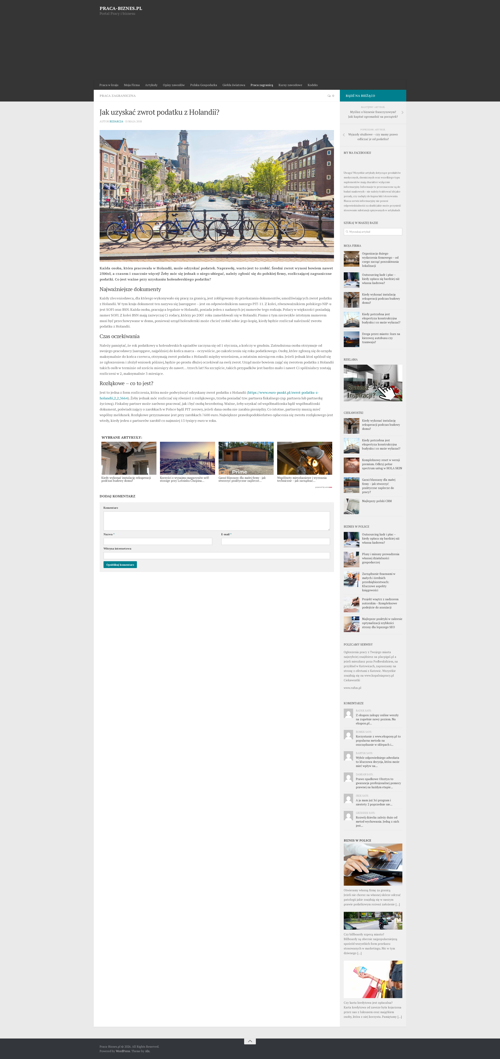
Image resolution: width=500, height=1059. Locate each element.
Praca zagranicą (262, 85)
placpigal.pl (386, 657)
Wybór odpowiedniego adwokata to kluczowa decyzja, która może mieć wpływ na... (377, 762)
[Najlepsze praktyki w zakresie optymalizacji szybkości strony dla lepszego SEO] (351, 624)
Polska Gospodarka (203, 85)
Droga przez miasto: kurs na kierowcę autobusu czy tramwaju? (381, 338)
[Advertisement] (250, 51)
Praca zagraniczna (118, 96)
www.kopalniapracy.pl (379, 675)
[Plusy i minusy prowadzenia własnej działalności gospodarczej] (351, 559)
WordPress (123, 1051)
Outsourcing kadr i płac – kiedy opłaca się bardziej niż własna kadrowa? (380, 279)
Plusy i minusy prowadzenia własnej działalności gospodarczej (380, 558)
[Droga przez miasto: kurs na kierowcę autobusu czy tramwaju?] (351, 339)
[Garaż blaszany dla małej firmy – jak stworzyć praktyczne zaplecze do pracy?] (351, 485)
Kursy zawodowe (290, 85)
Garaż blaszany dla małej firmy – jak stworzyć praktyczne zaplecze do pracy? (378, 486)
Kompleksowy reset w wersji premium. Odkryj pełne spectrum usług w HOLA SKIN (382, 464)
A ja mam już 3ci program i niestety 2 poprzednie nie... (374, 802)
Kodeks (313, 85)
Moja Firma (132, 85)
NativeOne (217, 487)
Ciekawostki (352, 680)
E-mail (226, 534)
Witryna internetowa (117, 548)
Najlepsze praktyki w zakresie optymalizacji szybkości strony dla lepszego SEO (382, 623)
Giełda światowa (233, 85)
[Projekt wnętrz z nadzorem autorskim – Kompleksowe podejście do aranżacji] (351, 604)
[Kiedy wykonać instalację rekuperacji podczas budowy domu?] (351, 300)
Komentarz (111, 507)
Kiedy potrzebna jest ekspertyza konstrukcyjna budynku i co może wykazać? (381, 318)
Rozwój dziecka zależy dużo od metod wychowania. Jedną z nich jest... (377, 821)
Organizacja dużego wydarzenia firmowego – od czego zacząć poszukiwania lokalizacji (380, 259)
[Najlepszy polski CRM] (351, 506)
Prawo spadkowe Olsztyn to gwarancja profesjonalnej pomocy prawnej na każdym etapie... (378, 783)
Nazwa (109, 534)
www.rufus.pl (352, 688)
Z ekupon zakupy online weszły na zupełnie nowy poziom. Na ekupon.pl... (377, 719)
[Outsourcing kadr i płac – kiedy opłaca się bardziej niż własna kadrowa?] (351, 280)
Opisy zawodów (174, 85)
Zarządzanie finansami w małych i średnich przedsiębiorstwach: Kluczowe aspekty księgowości (378, 582)
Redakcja (116, 121)
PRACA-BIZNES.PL (121, 8)
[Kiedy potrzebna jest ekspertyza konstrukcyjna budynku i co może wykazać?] (351, 319)
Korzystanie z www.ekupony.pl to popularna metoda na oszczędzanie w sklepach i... (378, 740)
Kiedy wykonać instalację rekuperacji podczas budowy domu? (381, 298)
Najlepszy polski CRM (377, 501)
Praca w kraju (108, 85)
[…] (398, 904)
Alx (147, 1051)
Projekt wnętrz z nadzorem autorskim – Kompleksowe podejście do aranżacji (380, 603)
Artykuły (151, 85)
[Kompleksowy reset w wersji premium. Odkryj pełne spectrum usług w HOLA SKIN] (351, 465)
